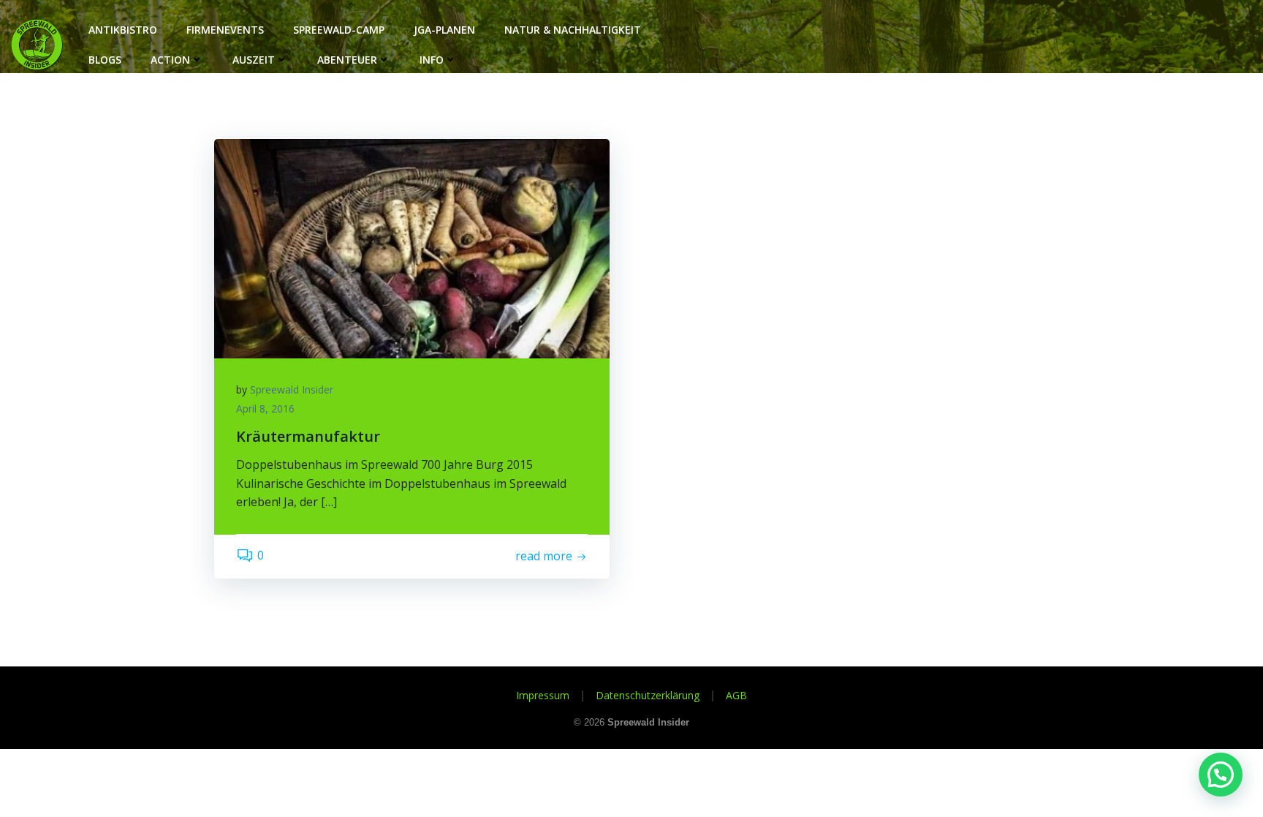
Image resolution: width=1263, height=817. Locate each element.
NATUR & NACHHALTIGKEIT (572, 30)
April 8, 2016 (265, 408)
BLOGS (104, 60)
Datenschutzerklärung (647, 695)
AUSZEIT (253, 60)
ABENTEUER (347, 60)
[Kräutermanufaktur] (412, 247)
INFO (432, 60)
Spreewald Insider (291, 389)
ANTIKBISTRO (122, 30)
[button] (1221, 775)
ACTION (170, 60)
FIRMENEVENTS (225, 30)
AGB (736, 695)
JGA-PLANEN (444, 30)
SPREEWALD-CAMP (338, 30)
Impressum (542, 695)
